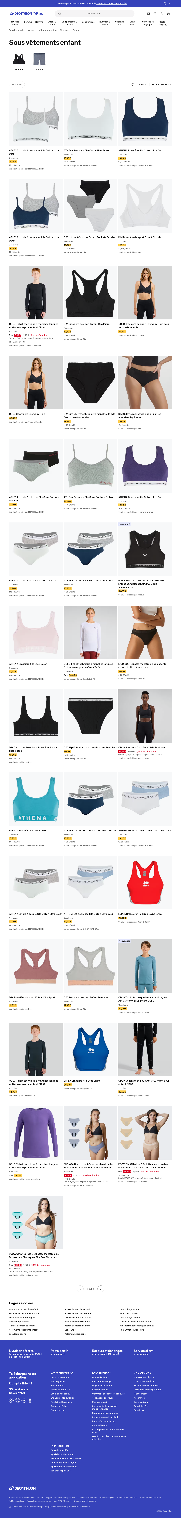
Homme (39, 69)
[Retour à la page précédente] (80, 1288)
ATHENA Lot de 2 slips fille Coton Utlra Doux (34, 580)
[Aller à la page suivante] (100, 1288)
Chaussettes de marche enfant (136, 1321)
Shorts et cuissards (130, 1313)
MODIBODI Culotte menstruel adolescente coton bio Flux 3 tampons (142, 666)
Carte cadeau (163, 23)
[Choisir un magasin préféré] (148, 13)
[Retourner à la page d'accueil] (26, 13)
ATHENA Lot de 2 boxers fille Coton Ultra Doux (90, 830)
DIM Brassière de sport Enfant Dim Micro (141, 237)
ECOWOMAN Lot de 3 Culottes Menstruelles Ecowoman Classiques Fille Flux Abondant (143, 1166)
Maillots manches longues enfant (137, 1325)
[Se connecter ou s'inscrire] (161, 13)
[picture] (36, 119)
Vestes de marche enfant (77, 1325)
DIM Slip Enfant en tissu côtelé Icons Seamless (90, 747)
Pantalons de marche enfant (23, 1309)
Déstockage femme (19, 1321)
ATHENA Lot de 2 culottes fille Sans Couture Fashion (34, 499)
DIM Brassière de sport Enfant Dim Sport (32, 997)
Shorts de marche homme (77, 1313)
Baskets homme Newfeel (77, 1321)
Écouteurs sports (17, 1334)
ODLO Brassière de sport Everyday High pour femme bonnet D (143, 326)
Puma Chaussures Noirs (132, 1330)
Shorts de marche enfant (77, 1309)
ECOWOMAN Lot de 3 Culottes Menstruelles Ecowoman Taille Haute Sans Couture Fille (88, 1166)
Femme (19, 69)
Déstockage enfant (130, 1309)
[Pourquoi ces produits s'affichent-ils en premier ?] (132, 84)
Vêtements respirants (75, 1334)
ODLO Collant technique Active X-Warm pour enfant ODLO (143, 1082)
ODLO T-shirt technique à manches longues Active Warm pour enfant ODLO (33, 326)
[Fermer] (169, 3)
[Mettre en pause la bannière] (165, 3)
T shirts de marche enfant (22, 1325)
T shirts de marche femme (77, 1317)
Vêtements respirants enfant (23, 1330)
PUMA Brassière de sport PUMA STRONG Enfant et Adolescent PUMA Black (141, 582)
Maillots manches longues (22, 1317)
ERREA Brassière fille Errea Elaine (82, 1080)
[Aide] (155, 13)
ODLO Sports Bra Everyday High (27, 414)
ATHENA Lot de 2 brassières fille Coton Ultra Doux (34, 152)
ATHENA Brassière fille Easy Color (28, 664)
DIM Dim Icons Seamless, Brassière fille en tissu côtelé (33, 749)
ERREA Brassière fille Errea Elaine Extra (140, 913)
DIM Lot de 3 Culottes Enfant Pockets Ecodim (90, 237)
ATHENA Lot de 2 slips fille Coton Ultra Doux (89, 913)
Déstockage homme (130, 1317)
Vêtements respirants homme (24, 1313)
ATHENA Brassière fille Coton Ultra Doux (86, 150)
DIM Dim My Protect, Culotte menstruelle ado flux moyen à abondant (89, 416)
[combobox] (162, 84)
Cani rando (70, 1330)
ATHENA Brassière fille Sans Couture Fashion (89, 497)
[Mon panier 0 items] (168, 13)
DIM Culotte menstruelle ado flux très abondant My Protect (139, 416)
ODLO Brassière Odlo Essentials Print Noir (141, 747)
